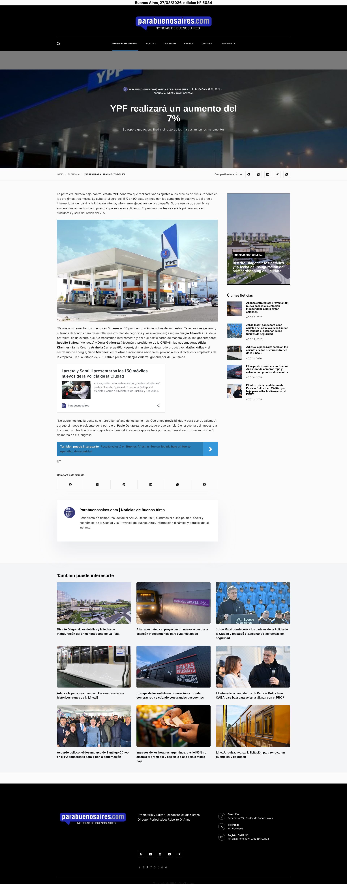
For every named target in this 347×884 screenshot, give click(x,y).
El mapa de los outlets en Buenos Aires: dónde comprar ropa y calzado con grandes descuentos (267, 369)
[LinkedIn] (267, 174)
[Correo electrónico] (204, 484)
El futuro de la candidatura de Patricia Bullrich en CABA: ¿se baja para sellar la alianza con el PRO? (266, 390)
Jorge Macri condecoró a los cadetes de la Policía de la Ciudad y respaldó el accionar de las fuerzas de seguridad (267, 329)
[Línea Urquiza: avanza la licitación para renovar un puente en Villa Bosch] (253, 726)
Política (151, 43)
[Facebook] (248, 174)
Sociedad (170, 43)
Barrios (189, 43)
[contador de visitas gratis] (153, 867)
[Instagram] (160, 854)
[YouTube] (169, 854)
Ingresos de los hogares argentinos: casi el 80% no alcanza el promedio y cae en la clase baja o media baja (171, 757)
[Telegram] (277, 174)
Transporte (227, 43)
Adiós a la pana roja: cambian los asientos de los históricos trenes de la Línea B (267, 349)
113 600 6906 (235, 828)
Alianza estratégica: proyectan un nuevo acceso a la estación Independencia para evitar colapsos (267, 307)
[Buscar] (58, 43)
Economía (160, 93)
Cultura (207, 43)
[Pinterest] (124, 484)
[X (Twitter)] (258, 174)
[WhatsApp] (286, 174)
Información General (125, 43)
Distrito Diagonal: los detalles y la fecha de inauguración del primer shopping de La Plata (258, 267)
